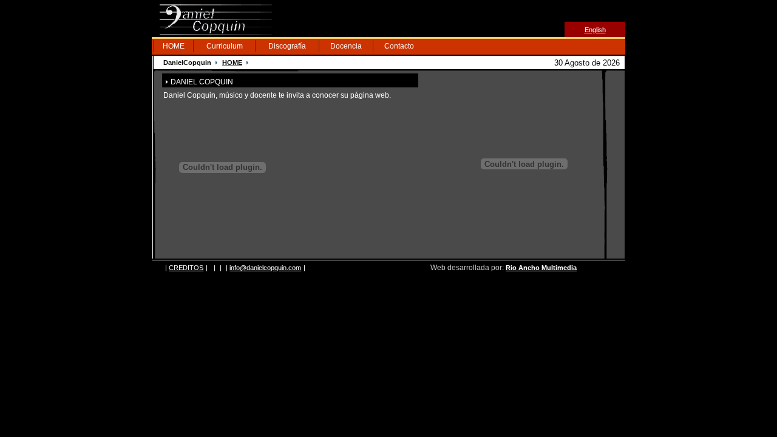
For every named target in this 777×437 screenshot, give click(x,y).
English (595, 29)
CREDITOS (186, 267)
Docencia (346, 46)
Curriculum (225, 46)
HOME (173, 46)
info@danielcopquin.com (265, 267)
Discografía (287, 46)
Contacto (399, 46)
